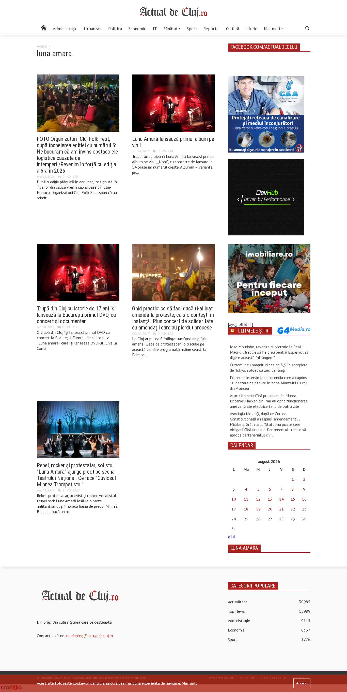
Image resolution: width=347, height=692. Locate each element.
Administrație (65, 29)
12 (258, 499)
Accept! (302, 683)
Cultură (232, 29)
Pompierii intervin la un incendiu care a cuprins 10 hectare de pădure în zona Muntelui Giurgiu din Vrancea (269, 383)
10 (233, 499)
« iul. (231, 536)
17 (233, 509)
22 (293, 509)
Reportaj (211, 29)
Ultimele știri (254, 331)
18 (246, 509)
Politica (115, 29)
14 (281, 499)
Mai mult (189, 683)
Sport (191, 29)
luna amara (244, 548)
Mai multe (273, 29)
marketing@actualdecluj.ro (89, 635)
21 (281, 509)
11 (246, 499)
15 (293, 499)
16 (304, 499)
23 (304, 509)
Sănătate (171, 29)
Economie (137, 29)
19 (258, 509)
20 (270, 509)
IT (155, 29)
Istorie (251, 29)
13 (270, 499)
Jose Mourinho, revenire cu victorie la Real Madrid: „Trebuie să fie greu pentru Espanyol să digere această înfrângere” (269, 352)
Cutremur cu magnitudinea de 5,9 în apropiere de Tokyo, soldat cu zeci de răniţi (268, 367)
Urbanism (93, 29)
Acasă (42, 46)
